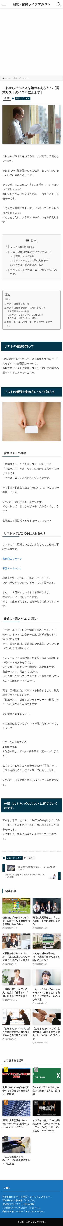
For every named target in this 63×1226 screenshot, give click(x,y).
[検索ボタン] (59, 4)
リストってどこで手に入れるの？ (33, 260)
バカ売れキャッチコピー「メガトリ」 (21, 1207)
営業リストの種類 (25, 256)
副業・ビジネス (22, 98)
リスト (31, 858)
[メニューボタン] (4, 4)
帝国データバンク (12, 568)
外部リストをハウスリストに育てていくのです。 (29, 324)
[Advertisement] (31, 42)
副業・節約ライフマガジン (31, 4)
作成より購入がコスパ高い (29, 264)
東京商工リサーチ (12, 558)
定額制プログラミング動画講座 (18, 1204)
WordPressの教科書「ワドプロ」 (19, 1200)
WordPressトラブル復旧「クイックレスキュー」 (27, 1196)
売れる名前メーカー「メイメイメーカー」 (24, 1211)
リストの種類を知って (22, 246)
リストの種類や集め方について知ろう (31, 251)
